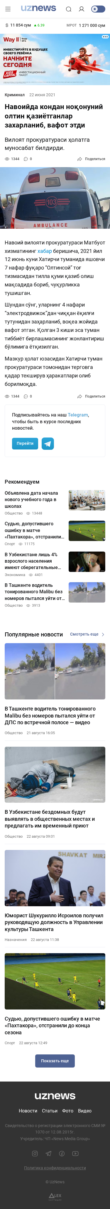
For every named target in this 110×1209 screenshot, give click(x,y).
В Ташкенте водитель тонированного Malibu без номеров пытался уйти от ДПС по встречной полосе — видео (50, 715)
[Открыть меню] (8, 9)
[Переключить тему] (98, 9)
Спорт (10, 1043)
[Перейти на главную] (38, 8)
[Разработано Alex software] (55, 1197)
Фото (67, 1111)
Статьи (49, 1111)
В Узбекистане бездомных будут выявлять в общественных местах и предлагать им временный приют (50, 819)
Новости (28, 1111)
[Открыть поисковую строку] (68, 9)
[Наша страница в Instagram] (34, 1153)
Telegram (78, 415)
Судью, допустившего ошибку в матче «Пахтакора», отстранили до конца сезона (52, 1025)
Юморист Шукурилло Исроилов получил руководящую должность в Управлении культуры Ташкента (54, 922)
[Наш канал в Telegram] (48, 1153)
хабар (44, 251)
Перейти (25, 443)
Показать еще (55, 1060)
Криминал (15, 94)
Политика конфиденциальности (55, 1168)
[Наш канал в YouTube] (75, 1153)
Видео (85, 1111)
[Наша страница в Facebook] (61, 1153)
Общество (14, 733)
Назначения (16, 939)
